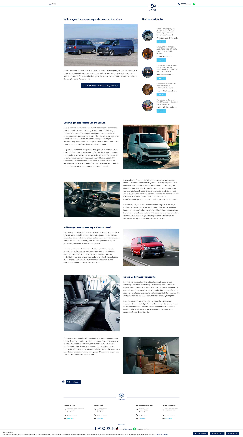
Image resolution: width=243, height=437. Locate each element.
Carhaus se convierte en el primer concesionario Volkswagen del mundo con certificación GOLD (167, 68)
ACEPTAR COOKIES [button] (200, 433)
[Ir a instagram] (103, 428)
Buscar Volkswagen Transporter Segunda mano (100, 85)
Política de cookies (162, 434)
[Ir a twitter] (99, 428)
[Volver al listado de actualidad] (63, 381)
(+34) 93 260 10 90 (144, 415)
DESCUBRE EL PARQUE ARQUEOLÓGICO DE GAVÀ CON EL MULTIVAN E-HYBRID (167, 50)
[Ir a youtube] (108, 428)
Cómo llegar (70, 418)
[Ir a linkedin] (113, 428)
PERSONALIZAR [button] (232, 433)
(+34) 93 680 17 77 (170, 415)
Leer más (161, 42)
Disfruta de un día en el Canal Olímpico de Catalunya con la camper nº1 (167, 102)
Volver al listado (73, 382)
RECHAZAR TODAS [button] (217, 433)
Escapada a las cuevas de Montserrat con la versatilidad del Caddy (166, 86)
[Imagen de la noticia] (147, 35)
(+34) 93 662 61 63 (72, 415)
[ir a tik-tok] (117, 428)
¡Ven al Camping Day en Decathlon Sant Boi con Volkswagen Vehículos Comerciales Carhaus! (165, 32)
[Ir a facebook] (95, 428)
